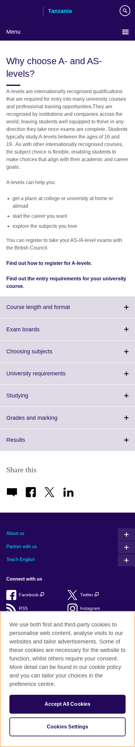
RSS (23, 608)
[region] (67, 679)
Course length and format (52, 311)
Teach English (20, 559)
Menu (13, 32)
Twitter (87, 595)
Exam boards (36, 333)
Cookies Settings (68, 726)
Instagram (90, 608)
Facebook (29, 595)
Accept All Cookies (68, 704)
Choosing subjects (43, 355)
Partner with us (21, 546)
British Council (22, 11)
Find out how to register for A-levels (48, 263)
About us (15, 533)
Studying (31, 399)
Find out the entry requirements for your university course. (66, 282)
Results (29, 443)
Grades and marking (45, 421)
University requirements (49, 377)
